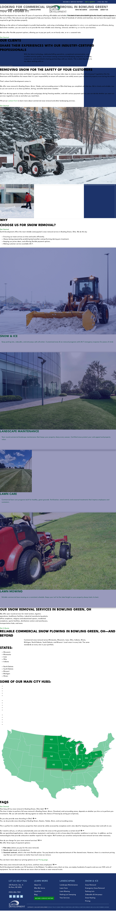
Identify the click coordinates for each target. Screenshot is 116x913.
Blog (35, 894)
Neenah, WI (7, 693)
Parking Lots (89, 891)
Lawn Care (64, 888)
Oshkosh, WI (7, 695)
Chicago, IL (7, 724)
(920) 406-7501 (102, 2)
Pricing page (43, 860)
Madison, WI (7, 715)
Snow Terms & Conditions (64, 907)
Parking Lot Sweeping (68, 894)
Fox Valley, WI (8, 688)
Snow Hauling (90, 898)
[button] (58, 809)
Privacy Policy (52, 907)
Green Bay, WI (8, 686)
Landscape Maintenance (69, 885)
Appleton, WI (8, 691)
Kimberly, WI (7, 705)
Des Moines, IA (8, 722)
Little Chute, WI (9, 700)
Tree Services (65, 898)
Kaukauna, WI (8, 703)
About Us (37, 885)
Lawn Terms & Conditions (79, 907)
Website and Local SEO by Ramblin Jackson (97, 907)
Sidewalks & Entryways (93, 894)
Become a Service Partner (44, 898)
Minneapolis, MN (9, 717)
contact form (12, 101)
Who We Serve (39, 888)
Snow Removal (90, 885)
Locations (37, 891)
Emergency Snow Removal (95, 888)
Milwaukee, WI (8, 710)
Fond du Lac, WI (9, 707)
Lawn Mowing (65, 891)
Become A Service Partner (73, 2)
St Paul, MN (7, 719)
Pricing (87, 901)
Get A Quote (90, 2)
